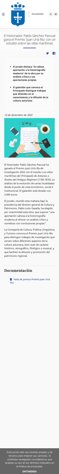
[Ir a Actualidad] (18, 14)
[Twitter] (47, 53)
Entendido (30, 471)
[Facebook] (53, 53)
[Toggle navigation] (3, 14)
